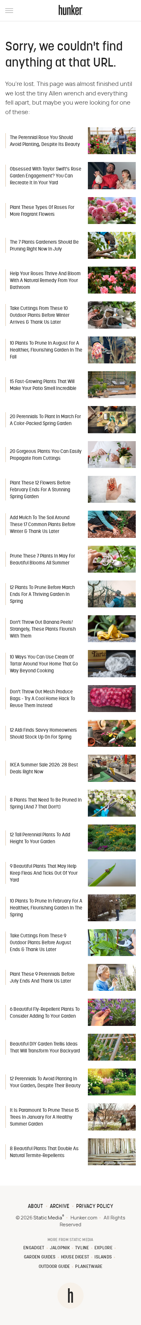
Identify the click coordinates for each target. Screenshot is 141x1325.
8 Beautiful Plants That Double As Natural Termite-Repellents (44, 1152)
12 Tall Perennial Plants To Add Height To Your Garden (40, 839)
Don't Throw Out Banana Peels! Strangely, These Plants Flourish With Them (43, 629)
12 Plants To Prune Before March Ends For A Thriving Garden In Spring (42, 594)
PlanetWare (88, 1266)
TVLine (82, 1248)
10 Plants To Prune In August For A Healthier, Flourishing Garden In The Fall (46, 350)
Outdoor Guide (54, 1266)
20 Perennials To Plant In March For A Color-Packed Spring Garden (45, 420)
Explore (103, 1248)
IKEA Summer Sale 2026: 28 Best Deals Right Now (44, 769)
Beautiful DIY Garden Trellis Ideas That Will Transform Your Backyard (45, 1048)
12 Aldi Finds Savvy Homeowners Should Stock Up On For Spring (43, 734)
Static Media (47, 1217)
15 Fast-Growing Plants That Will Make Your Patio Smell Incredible (43, 385)
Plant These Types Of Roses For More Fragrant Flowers (42, 211)
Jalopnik (60, 1248)
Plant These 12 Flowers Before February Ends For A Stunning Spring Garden (40, 490)
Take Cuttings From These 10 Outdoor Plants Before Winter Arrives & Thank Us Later (40, 315)
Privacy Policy (94, 1206)
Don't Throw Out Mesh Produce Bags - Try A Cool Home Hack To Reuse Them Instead (42, 699)
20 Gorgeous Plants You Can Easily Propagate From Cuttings (46, 455)
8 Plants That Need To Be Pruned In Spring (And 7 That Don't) (46, 804)
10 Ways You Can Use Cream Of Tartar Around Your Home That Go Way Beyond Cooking (44, 664)
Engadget (33, 1248)
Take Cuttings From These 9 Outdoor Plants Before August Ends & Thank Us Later (40, 943)
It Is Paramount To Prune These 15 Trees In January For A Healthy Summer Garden (44, 1117)
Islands (103, 1257)
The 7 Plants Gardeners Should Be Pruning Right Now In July (44, 246)
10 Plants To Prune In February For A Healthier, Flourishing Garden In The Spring (46, 908)
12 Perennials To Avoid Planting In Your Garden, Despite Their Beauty (45, 1083)
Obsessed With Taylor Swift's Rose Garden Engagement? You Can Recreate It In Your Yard (45, 176)
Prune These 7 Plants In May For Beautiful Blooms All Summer (42, 560)
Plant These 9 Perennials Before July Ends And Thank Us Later (42, 978)
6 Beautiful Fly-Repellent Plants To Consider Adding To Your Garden (45, 1013)
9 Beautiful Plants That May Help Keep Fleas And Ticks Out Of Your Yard (44, 873)
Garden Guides (40, 1257)
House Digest (75, 1257)
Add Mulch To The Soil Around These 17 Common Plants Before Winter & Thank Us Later (42, 525)
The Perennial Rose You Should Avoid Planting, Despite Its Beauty (45, 141)
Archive (60, 1206)
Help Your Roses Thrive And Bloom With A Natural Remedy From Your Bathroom (45, 281)
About (35, 1206)
